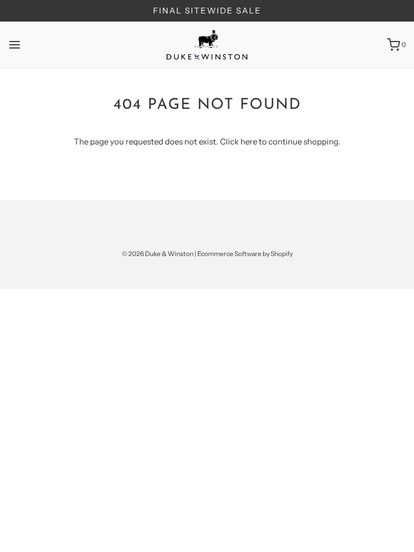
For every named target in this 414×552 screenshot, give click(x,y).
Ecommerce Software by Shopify (245, 254)
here (248, 141)
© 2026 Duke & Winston (158, 254)
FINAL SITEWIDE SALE (207, 10)
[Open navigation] (14, 44)
